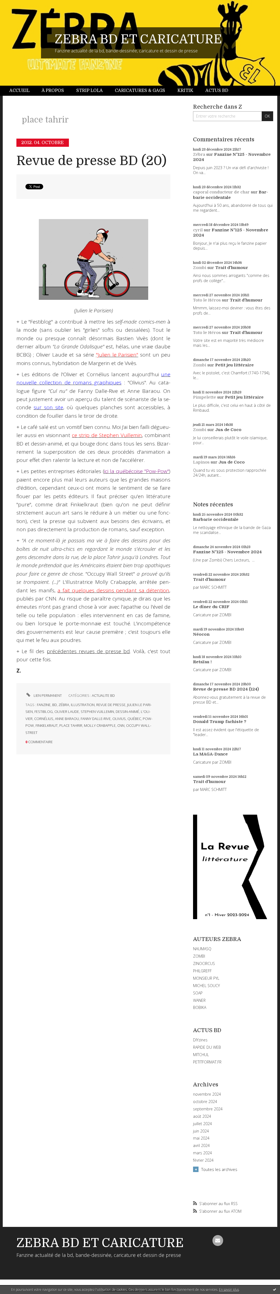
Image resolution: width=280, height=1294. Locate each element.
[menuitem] (22, 91)
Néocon (201, 634)
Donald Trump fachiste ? (219, 721)
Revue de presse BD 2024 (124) (226, 689)
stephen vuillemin (97, 711)
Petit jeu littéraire (234, 365)
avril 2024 (201, 1145)
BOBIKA (199, 1007)
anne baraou (67, 718)
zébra (64, 704)
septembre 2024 (208, 1109)
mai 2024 (201, 1138)
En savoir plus (229, 1289)
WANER (199, 1000)
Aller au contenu (18, 5)
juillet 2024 (202, 1123)
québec (134, 718)
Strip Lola (89, 90)
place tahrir (70, 725)
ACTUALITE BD (103, 695)
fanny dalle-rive (96, 718)
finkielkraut (47, 725)
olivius (119, 718)
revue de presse (111, 704)
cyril (198, 230)
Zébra (199, 154)
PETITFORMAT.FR (207, 1062)
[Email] (217, 1240)
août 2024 (202, 1116)
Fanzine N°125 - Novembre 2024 (227, 551)
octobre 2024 (205, 1101)
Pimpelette (204, 397)
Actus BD (216, 90)
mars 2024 (202, 1152)
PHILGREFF (202, 970)
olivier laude (66, 711)
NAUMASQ (202, 948)
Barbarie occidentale (230, 195)
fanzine (44, 704)
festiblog (43, 711)
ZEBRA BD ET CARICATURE (138, 39)
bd (54, 704)
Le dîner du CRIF (211, 606)
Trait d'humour (231, 267)
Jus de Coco (228, 429)
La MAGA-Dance (210, 754)
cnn (120, 725)
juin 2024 (201, 1131)
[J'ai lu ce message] (274, 1289)
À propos (53, 90)
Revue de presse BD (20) (91, 161)
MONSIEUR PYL (206, 978)
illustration (83, 704)
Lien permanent (47, 695)
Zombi (199, 267)
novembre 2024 (207, 1094)
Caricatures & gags (140, 90)
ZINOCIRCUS (204, 963)
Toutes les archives (219, 1169)
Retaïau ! (202, 661)
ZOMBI (199, 956)
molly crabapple (100, 725)
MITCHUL (201, 1054)
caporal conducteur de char (221, 192)
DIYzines (200, 1039)
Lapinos (201, 462)
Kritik (185, 90)
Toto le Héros (207, 300)
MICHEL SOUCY (206, 985)
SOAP (198, 993)
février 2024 (203, 1160)
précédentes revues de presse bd (88, 651)
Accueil (19, 90)
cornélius (43, 718)
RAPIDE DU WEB (207, 1047)
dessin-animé (127, 711)
